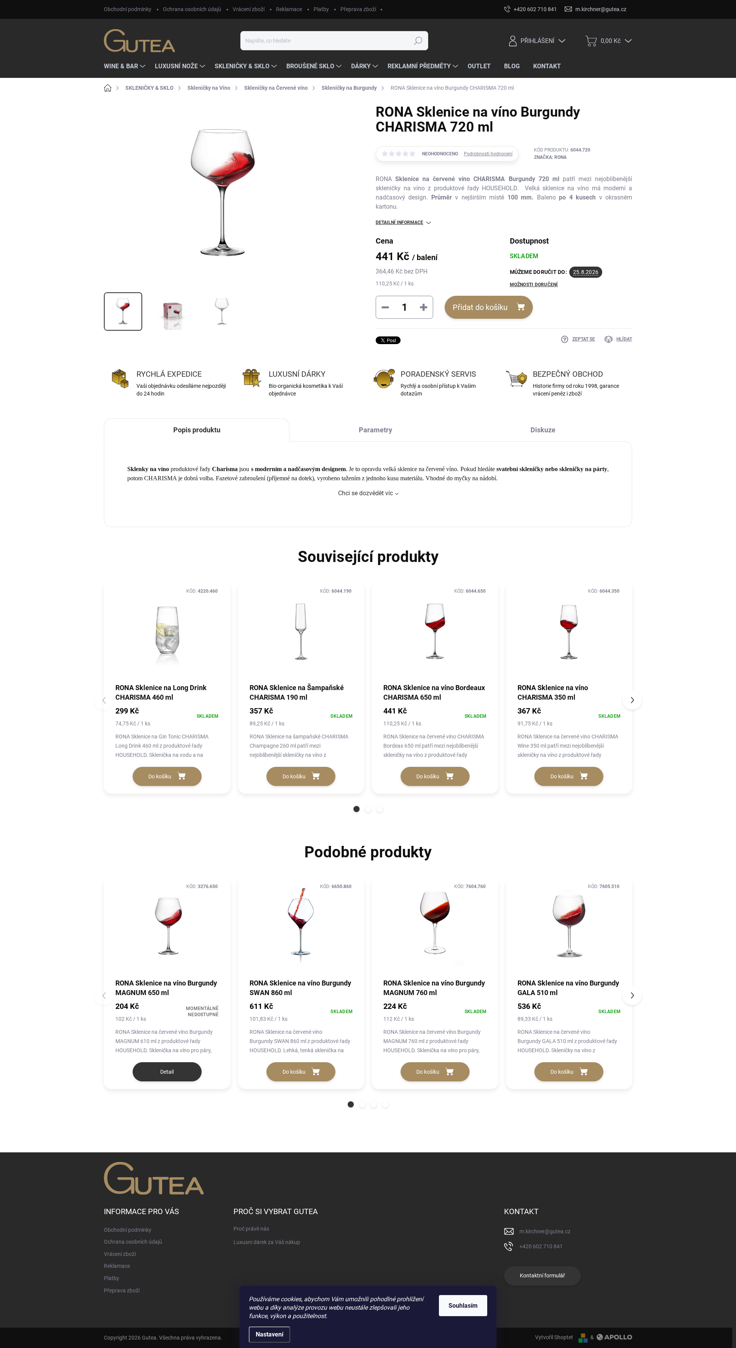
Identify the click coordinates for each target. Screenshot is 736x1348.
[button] (356, 809)
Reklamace (289, 9)
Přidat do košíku (480, 307)
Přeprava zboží (358, 9)
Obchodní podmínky (127, 9)
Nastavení (269, 1334)
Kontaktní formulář (542, 1275)
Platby (321, 9)
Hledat (418, 41)
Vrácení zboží (248, 9)
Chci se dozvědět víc (365, 493)
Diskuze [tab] (543, 430)
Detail (167, 1072)
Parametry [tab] (375, 430)
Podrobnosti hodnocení (488, 154)
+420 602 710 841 (541, 1246)
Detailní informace (399, 222)
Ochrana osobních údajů (192, 9)
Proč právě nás (251, 1229)
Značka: (550, 157)
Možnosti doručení (534, 284)
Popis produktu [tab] (196, 430)
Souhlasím (463, 1305)
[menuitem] (125, 66)
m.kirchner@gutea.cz (544, 1231)
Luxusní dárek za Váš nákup (266, 1242)
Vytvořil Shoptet (554, 1337)
